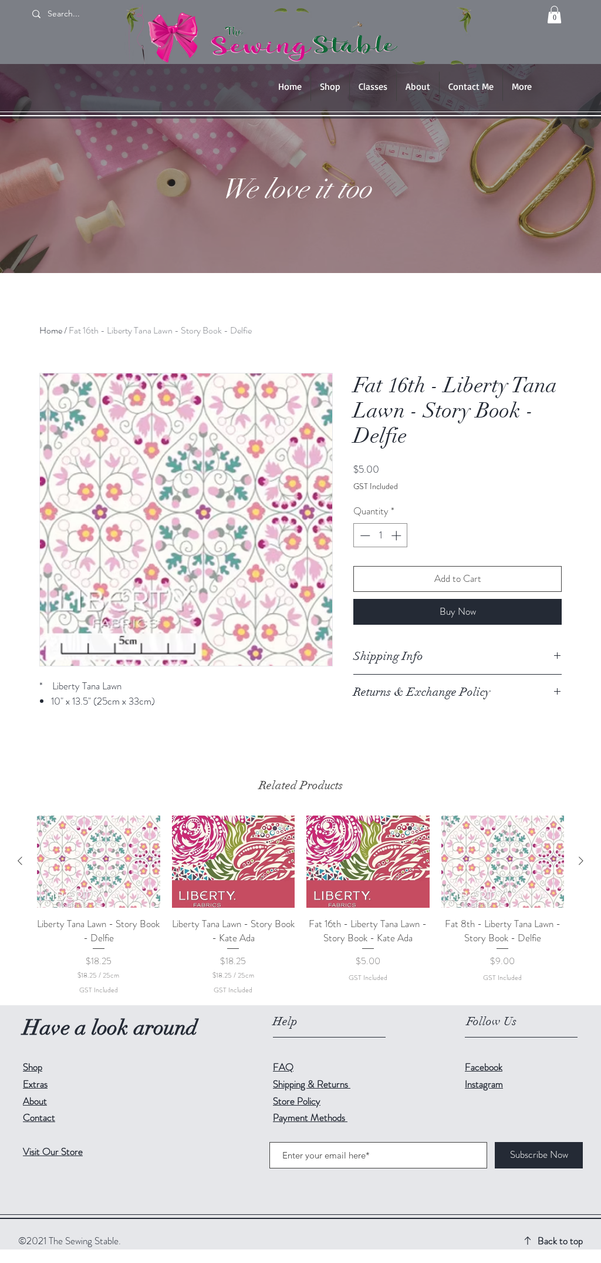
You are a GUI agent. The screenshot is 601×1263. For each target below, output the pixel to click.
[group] (300, 905)
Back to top (560, 1241)
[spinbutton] (381, 535)
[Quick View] (98, 862)
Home (50, 330)
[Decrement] (364, 535)
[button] (554, 14)
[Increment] (397, 535)
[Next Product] (581, 861)
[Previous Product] (20, 861)
